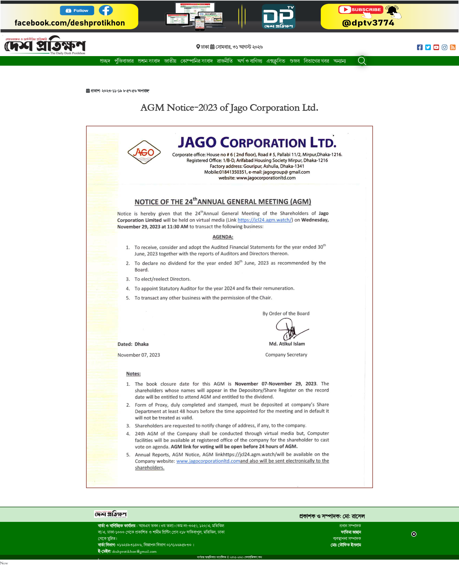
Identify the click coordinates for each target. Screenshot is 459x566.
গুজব (295, 60)
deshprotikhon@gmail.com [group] (127, 551)
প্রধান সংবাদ (149, 60)
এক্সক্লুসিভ (275, 60)
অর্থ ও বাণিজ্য (249, 60)
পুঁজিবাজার (124, 60)
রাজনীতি (225, 60)
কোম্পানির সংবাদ (197, 60)
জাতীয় (170, 60)
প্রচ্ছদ (105, 60)
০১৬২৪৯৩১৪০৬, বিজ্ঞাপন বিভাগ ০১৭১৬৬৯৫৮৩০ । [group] (146, 545)
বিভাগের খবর (316, 60)
